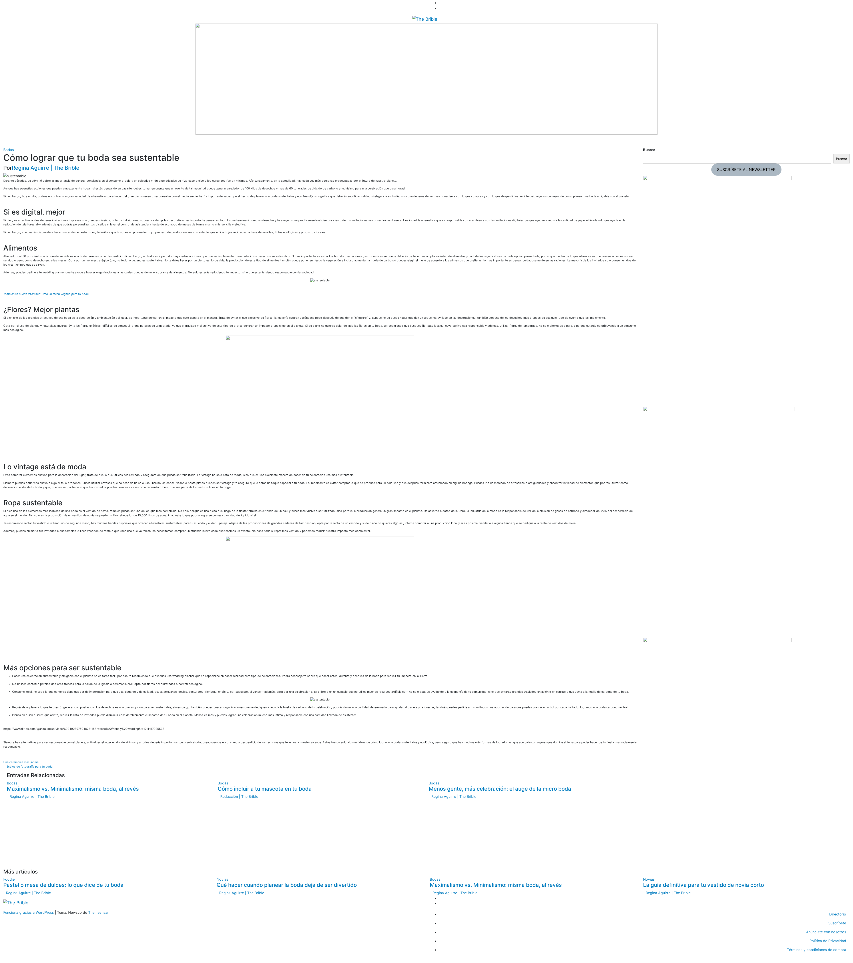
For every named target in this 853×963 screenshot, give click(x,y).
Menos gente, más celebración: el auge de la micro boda (500, 789)
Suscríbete (837, 923)
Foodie (33, 141)
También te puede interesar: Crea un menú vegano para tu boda (46, 294)
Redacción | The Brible (239, 796)
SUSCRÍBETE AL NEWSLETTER (746, 169)
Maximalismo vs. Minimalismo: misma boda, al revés (73, 789)
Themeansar (98, 912)
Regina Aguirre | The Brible (45, 168)
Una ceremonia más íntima (21, 762)
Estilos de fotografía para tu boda (29, 766)
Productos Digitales (92, 141)
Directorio (120, 141)
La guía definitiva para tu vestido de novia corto (703, 885)
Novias (48, 141)
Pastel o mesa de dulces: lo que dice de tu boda (63, 885)
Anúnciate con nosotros (826, 932)
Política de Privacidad (827, 941)
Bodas (19, 141)
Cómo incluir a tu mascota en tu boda (265, 789)
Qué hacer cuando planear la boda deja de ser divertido (287, 885)
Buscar (649, 149)
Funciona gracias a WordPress (29, 912)
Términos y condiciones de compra (816, 949)
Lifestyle (65, 141)
